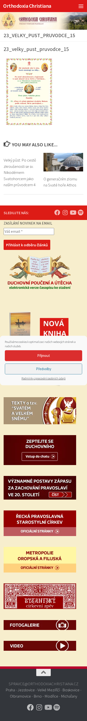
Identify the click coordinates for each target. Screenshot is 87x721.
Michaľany (69, 696)
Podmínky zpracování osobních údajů (43, 378)
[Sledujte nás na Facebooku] (57, 212)
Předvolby (43, 369)
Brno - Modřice (46, 696)
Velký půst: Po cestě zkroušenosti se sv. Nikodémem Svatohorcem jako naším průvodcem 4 (20, 172)
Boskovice (71, 690)
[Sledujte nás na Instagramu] (65, 212)
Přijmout (43, 355)
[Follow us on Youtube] (73, 212)
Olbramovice (20, 696)
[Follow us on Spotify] (80, 212)
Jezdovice (26, 690)
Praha (10, 690)
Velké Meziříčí (48, 690)
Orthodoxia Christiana (27, 6)
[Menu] (81, 6)
